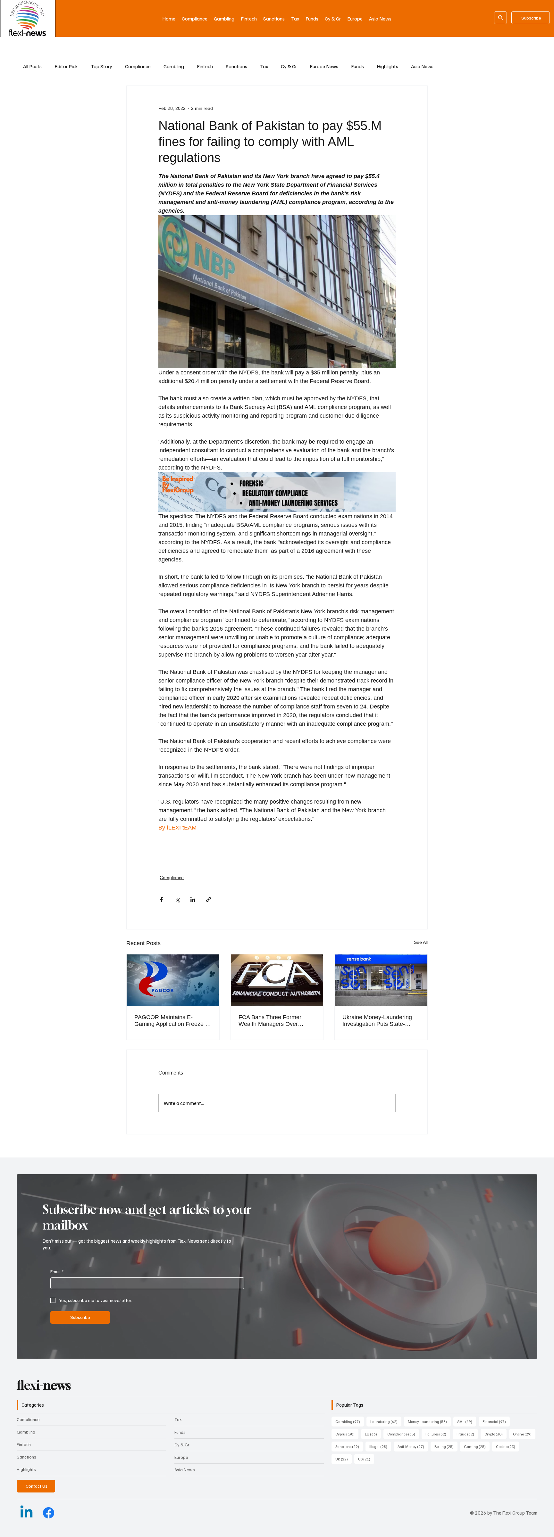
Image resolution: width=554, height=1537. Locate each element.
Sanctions (236, 66)
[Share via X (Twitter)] (177, 899)
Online (524, 1433)
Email (56, 1271)
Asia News (422, 66)
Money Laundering (429, 1421)
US (366, 1458)
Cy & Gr (289, 66)
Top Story (101, 66)
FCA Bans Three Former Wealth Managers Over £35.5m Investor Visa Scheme (277, 1020)
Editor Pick (66, 66)
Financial (496, 1421)
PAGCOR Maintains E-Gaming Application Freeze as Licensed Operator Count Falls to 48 (172, 1020)
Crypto (495, 1433)
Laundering (385, 1421)
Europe (181, 1457)
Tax (264, 66)
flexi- (44, 1385)
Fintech (205, 66)
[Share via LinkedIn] (193, 899)
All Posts (32, 66)
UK (343, 1458)
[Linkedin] (26, 1512)
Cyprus (346, 1433)
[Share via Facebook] (161, 899)
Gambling (174, 66)
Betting (445, 1446)
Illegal (380, 1446)
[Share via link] (209, 899)
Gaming (477, 1446)
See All (421, 942)
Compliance (138, 66)
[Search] (500, 17)
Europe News (324, 66)
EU (373, 1433)
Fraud (467, 1433)
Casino (507, 1446)
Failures (437, 1433)
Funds (357, 66)
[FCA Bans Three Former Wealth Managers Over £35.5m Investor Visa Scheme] (277, 980)
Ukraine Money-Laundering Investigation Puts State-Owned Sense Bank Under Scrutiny (377, 1020)
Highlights (387, 66)
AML (466, 1421)
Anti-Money (413, 1446)
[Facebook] (48, 1512)
